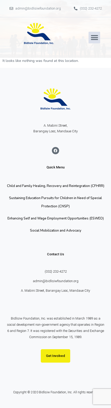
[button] (94, 37)
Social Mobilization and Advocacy (55, 230)
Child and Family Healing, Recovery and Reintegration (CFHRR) (55, 186)
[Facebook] (55, 150)
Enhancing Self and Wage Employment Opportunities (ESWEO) (55, 218)
